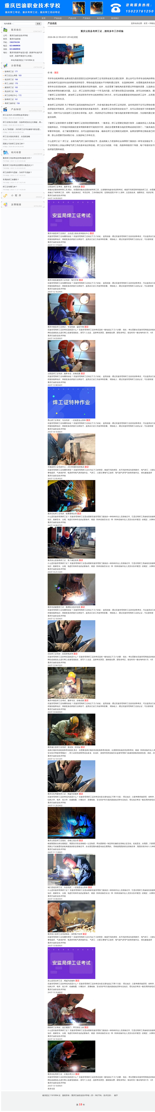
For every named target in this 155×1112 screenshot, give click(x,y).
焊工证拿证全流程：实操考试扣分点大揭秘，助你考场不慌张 (23, 122)
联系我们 (115, 18)
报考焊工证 (9, 71)
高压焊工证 (9, 91)
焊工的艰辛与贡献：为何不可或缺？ (17, 172)
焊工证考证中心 (11, 95)
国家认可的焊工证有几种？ (14, 143)
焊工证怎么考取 (11, 75)
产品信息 (58, 18)
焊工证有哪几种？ (10, 186)
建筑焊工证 (9, 87)
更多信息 (51, 1088)
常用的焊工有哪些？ (11, 179)
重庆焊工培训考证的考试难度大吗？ (17, 158)
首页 (44, 18)
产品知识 (86, 18)
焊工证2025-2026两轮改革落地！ (16, 115)
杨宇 (116, 1095)
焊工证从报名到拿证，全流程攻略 (16, 136)
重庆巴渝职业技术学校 (57, 195)
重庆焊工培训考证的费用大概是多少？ (18, 165)
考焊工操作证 (10, 103)
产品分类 (72, 18)
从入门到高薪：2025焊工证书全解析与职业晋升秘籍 (23, 129)
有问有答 (101, 18)
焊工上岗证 (9, 83)
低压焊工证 (9, 79)
